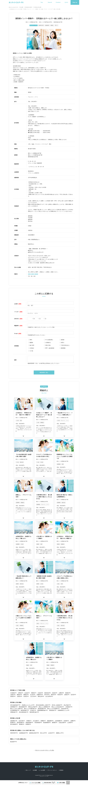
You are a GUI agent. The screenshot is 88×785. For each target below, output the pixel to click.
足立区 (26, 692)
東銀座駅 (49, 720)
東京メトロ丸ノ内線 (15, 708)
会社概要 (35, 770)
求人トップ (28, 770)
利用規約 (61, 770)
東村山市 (40, 696)
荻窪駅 (65, 720)
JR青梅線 (12, 706)
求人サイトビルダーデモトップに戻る (44, 750)
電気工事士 (48, 345)
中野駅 (28, 720)
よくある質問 (42, 770)
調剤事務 (63, 348)
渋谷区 (25, 696)
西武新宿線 (40, 708)
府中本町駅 (13, 724)
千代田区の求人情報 (37, 7)
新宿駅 (12, 722)
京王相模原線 (13, 710)
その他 (31, 350)
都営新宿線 (23, 710)
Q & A (66, 2)
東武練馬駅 (46, 722)
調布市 (52, 694)
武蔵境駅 (12, 720)
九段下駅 (21, 720)
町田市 (59, 694)
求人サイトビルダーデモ (13, 7)
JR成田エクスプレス (27, 705)
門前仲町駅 (37, 722)
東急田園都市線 (41, 710)
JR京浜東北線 (22, 712)
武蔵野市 (39, 694)
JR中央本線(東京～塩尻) (42, 705)
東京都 (12, 741)
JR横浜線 (12, 712)
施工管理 (32, 345)
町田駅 (27, 724)
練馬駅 (53, 722)
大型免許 (32, 348)
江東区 (12, 694)
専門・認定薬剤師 (49, 348)
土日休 (49, 732)
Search (50, 2)
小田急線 (67, 706)
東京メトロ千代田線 (52, 708)
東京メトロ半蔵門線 (29, 708)
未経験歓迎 (22, 732)
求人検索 (21, 7)
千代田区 (12, 692)
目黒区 (12, 696)
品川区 (72, 694)
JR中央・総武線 (56, 705)
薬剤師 (62, 339)
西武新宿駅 (19, 722)
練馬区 (18, 694)
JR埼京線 (63, 708)
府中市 (46, 694)
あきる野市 (48, 696)
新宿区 (67, 692)
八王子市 (32, 696)
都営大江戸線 (31, 706)
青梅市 (32, 692)
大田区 (18, 696)
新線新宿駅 (28, 722)
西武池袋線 (21, 706)
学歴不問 (12, 732)
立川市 (31, 694)
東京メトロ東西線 (43, 706)
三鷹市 (60, 692)
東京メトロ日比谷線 (56, 706)
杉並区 (53, 692)
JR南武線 (51, 710)
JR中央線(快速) (14, 705)
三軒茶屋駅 (57, 720)
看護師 (31, 342)
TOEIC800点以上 (65, 345)
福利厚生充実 (32, 732)
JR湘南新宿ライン (62, 710)
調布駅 (20, 724)
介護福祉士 (48, 342)
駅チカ (42, 732)
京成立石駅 (61, 722)
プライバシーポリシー (52, 770)
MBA (31, 339)
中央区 (39, 692)
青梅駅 (42, 720)
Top (42, 2)
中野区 (19, 692)
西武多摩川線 (33, 712)
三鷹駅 (72, 720)
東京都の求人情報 (28, 7)
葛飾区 (25, 694)
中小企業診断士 (49, 339)
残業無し (58, 732)
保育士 (62, 342)
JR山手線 (66, 705)
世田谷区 (46, 692)
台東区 (65, 694)
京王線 (31, 710)
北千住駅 (35, 720)
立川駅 (69, 722)
